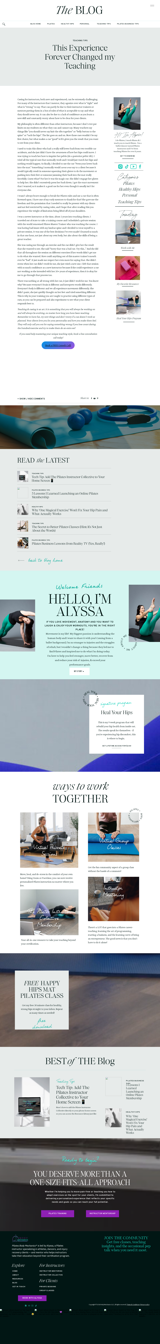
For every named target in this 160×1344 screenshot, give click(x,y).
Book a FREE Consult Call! (58, 345)
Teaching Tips (80, 41)
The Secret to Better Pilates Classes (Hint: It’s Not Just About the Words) (67, 529)
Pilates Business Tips (41, 490)
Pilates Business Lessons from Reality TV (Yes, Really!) (68, 543)
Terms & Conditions (133, 1304)
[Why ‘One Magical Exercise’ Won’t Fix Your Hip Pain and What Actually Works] (22, 509)
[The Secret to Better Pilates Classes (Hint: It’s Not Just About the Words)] (22, 526)
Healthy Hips (37, 507)
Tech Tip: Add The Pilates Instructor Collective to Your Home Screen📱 (68, 479)
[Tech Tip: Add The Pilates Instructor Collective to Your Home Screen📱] (22, 476)
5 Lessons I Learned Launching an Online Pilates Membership (65, 495)
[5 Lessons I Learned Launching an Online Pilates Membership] (22, 492)
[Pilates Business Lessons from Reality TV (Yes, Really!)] (22, 542)
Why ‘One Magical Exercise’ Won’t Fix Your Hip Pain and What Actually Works (70, 512)
